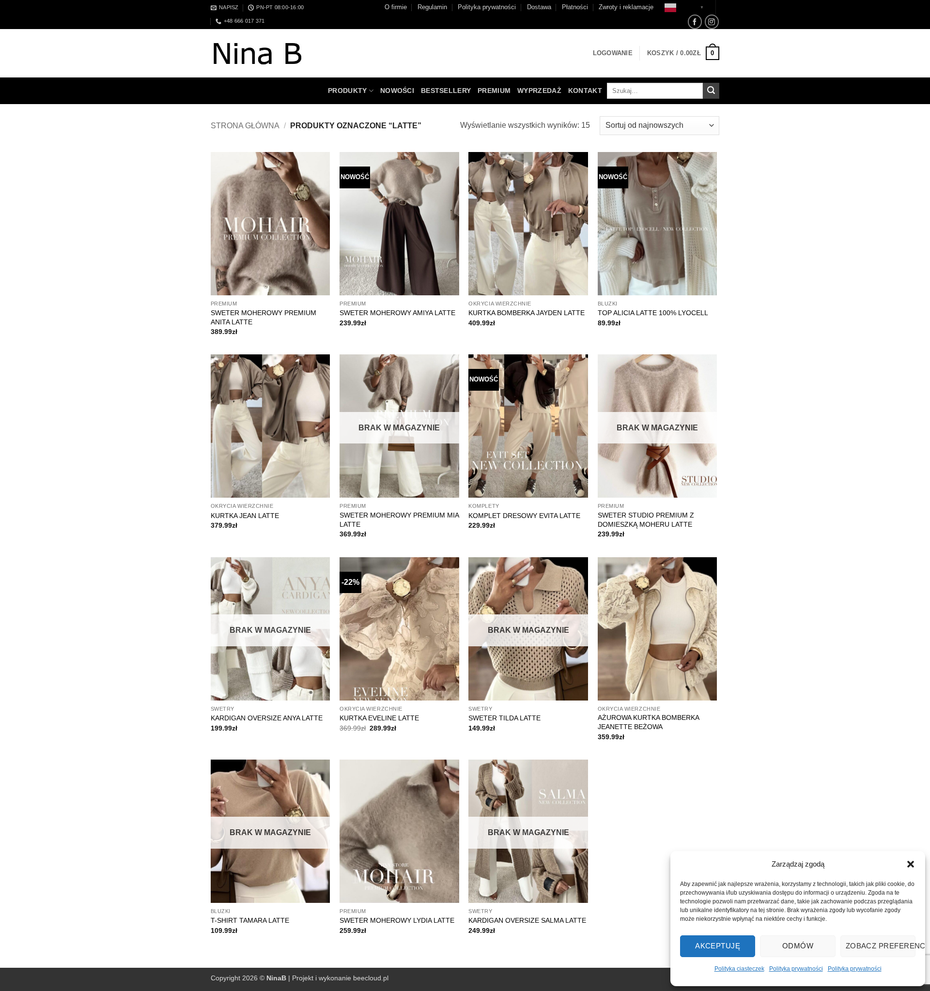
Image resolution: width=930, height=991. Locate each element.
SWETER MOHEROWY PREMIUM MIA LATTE (399, 519)
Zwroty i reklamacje (626, 7)
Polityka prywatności (796, 968)
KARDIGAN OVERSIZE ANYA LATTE (267, 718)
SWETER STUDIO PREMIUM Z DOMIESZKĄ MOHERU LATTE (646, 519)
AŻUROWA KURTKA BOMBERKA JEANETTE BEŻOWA (648, 722)
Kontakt (585, 90)
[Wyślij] (711, 91)
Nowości (397, 90)
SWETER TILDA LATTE (504, 718)
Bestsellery (446, 90)
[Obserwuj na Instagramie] (712, 22)
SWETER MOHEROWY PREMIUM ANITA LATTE (263, 317)
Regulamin (432, 7)
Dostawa (539, 7)
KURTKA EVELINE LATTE (379, 718)
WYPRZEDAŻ (539, 90)
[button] (910, 864)
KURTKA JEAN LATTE (245, 515)
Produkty (347, 90)
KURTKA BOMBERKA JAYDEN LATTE (526, 313)
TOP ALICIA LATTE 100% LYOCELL (653, 313)
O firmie (396, 7)
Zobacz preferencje (880, 946)
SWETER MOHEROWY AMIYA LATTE (397, 313)
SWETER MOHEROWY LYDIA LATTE (397, 920)
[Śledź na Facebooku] (695, 22)
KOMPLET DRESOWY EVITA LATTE (524, 515)
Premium (494, 90)
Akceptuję (717, 946)
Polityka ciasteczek (739, 968)
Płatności (575, 7)
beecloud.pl (370, 978)
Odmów (797, 946)
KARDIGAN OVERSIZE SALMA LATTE (527, 920)
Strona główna (245, 126)
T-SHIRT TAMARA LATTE (250, 920)
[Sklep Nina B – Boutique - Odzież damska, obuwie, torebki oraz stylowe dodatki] (267, 53)
